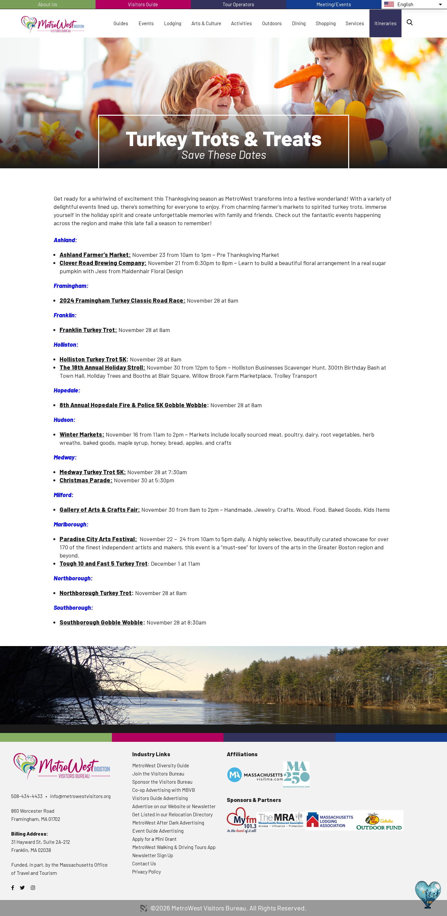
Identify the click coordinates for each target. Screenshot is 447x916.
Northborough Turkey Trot (96, 592)
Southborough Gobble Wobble (101, 622)
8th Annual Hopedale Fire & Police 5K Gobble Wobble (133, 404)
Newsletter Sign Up (152, 855)
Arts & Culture (206, 23)
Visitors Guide (143, 4)
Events (146, 23)
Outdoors (272, 23)
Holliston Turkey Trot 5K (93, 359)
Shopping (326, 23)
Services (355, 23)
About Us (47, 4)
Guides (121, 23)
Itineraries (385, 23)
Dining (299, 23)
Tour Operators (238, 4)
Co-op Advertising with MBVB (163, 790)
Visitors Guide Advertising (160, 798)
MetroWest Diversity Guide (160, 765)
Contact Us (144, 863)
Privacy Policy (146, 871)
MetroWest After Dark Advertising (168, 822)
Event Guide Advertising (158, 831)
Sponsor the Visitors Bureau (162, 782)
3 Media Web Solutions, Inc (143, 908)
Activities (241, 23)
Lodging (172, 23)
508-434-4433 (27, 796)
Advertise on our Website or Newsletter (174, 806)
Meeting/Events (333, 4)
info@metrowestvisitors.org (80, 796)
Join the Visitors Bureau (158, 773)
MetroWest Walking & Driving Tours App (174, 847)
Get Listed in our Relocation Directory (172, 814)
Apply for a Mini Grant (154, 839)
